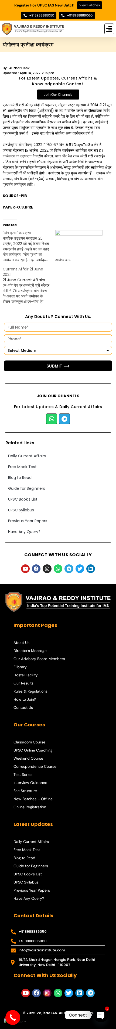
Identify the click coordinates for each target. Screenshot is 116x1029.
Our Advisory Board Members (39, 658)
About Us (21, 642)
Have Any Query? (24, 531)
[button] (109, 29)
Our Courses (29, 724)
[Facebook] (36, 568)
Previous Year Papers (27, 521)
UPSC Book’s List (22, 499)
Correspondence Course (34, 766)
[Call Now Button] (12, 1017)
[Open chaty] (101, 1015)
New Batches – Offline (33, 798)
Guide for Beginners (26, 488)
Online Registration (29, 807)
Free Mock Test (22, 466)
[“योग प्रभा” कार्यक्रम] (29, 246)
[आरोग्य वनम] (79, 243)
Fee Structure (25, 790)
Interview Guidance (30, 782)
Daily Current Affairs (27, 456)
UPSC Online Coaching (33, 750)
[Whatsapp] (51, 418)
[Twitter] (80, 568)
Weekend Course (28, 758)
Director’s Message (30, 650)
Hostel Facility (25, 675)
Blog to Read (20, 477)
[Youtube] (25, 568)
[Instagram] (47, 568)
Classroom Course (29, 742)
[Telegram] (64, 418)
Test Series (22, 774)
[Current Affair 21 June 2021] (29, 285)
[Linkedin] (90, 568)
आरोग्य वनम (63, 260)
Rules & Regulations (30, 691)
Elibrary (20, 666)
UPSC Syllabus (21, 510)
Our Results (23, 683)
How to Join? (24, 699)
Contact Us (23, 707)
